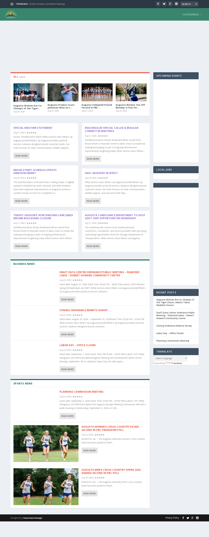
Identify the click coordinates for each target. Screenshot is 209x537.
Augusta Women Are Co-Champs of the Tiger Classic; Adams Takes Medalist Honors (175, 302)
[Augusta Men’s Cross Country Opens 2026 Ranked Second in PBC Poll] (45, 486)
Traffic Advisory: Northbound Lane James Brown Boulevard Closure (43, 217)
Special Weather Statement (33, 128)
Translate (176, 363)
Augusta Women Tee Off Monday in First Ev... (130, 106)
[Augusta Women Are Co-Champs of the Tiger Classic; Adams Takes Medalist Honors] (29, 92)
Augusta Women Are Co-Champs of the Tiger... (27, 107)
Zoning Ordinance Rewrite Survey (84, 310)
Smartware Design (32, 518)
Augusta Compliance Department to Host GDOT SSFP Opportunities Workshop (115, 217)
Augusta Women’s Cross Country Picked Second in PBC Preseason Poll (110, 428)
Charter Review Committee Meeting (47, 3)
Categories (191, 14)
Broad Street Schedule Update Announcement (34, 171)
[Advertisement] (102, 44)
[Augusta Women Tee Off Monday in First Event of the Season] (131, 92)
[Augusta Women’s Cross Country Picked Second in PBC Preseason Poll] (45, 443)
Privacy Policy (172, 517)
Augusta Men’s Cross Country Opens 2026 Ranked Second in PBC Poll (111, 471)
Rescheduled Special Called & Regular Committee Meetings (111, 129)
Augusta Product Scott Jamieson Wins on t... (61, 106)
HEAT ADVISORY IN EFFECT (101, 173)
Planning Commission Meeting (82, 391)
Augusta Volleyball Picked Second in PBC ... (97, 106)
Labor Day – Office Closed (78, 345)
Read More (21, 155)
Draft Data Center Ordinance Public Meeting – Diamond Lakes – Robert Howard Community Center (99, 273)
